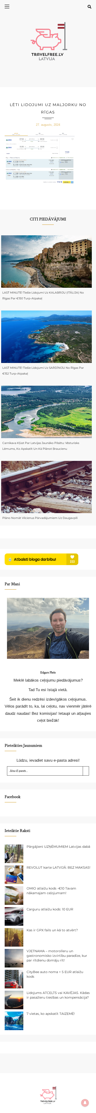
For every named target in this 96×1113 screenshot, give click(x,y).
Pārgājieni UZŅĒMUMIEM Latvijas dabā (58, 846)
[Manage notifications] (85, 1103)
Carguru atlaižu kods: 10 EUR (50, 909)
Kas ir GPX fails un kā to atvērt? (52, 930)
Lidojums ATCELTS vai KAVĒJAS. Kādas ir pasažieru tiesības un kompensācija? (58, 995)
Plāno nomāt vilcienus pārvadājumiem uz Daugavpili (40, 518)
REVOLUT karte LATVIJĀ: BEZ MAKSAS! (58, 867)
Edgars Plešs (48, 672)
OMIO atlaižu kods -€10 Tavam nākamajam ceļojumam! (51, 890)
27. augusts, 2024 (48, 124)
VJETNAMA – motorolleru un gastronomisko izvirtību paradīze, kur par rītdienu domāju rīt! (57, 955)
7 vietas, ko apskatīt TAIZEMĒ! (51, 1014)
